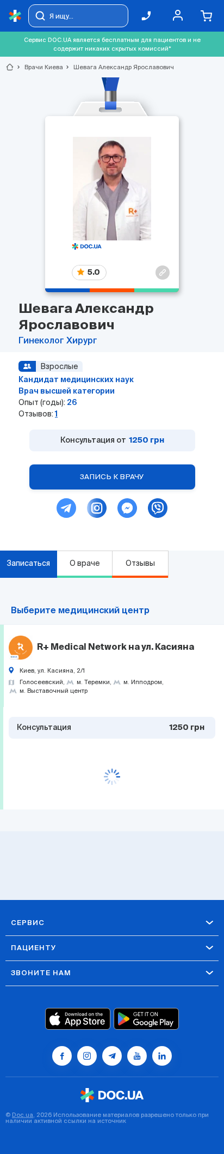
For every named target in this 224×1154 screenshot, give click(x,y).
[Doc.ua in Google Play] (146, 1019)
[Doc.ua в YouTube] (137, 1056)
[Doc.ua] (15, 16)
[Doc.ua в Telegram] (112, 1056)
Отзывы (140, 563)
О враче (85, 563)
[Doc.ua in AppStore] (77, 1019)
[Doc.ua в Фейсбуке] (62, 1056)
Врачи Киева (39, 67)
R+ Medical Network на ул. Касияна (115, 647)
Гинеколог (42, 341)
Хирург (81, 341)
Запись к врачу (112, 477)
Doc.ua (22, 1114)
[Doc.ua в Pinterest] (162, 1056)
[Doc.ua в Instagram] (87, 1056)
